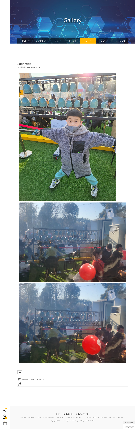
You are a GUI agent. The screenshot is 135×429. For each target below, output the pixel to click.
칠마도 (19, 384)
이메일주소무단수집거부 (83, 414)
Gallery (88, 40)
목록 (20, 372)
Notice (57, 40)
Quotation (41, 40)
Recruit (72, 40)
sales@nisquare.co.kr (93, 417)
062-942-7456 (107, 417)
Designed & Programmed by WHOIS (84, 421)
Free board (120, 40)
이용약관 (57, 414)
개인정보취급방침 (68, 414)
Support (104, 40)
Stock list (25, 40)
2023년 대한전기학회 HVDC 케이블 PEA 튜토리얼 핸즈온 (31, 379)
